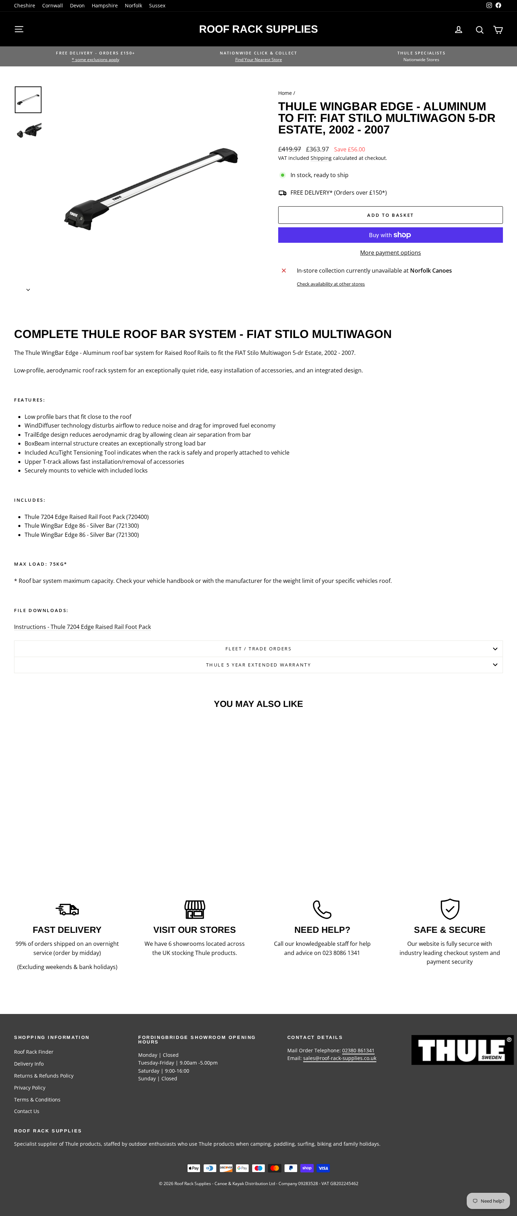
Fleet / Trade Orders (258, 648)
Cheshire (24, 5)
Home (285, 93)
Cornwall (52, 5)
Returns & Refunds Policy (44, 1075)
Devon (77, 5)
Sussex (157, 5)
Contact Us (26, 1111)
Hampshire (105, 5)
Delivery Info (29, 1063)
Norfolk (133, 5)
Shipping (321, 158)
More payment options (390, 252)
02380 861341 (358, 1050)
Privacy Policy (29, 1087)
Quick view (72, 805)
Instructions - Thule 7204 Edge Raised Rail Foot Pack (82, 627)
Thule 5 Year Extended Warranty (258, 665)
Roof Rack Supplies (258, 29)
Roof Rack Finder (33, 1051)
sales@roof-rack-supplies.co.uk (339, 1058)
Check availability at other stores (331, 284)
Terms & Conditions (37, 1099)
